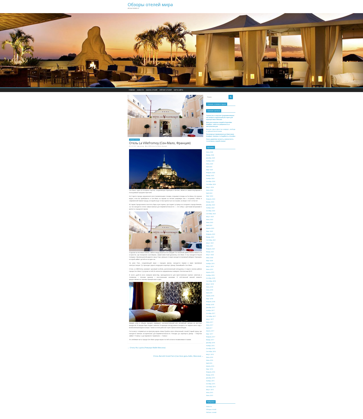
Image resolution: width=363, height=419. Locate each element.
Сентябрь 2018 (211, 281)
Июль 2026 (209, 152)
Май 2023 (209, 225)
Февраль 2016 (210, 372)
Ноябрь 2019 (210, 263)
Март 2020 (209, 260)
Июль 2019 (209, 269)
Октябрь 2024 (210, 181)
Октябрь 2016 (210, 348)
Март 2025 (209, 170)
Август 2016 (210, 354)
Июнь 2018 (209, 290)
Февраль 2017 (210, 337)
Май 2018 (209, 293)
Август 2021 (210, 243)
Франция (164, 146)
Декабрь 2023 (210, 205)
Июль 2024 (209, 190)
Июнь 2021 (209, 246)
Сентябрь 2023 (211, 214)
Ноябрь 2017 (210, 310)
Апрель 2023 (210, 228)
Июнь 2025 (209, 164)
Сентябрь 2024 (211, 184)
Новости (140, 90)
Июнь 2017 (209, 325)
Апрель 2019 (210, 272)
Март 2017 (209, 334)
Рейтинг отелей (166, 90)
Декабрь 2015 (210, 378)
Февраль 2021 (210, 249)
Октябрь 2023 (210, 211)
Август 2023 (210, 216)
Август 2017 (210, 319)
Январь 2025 (210, 175)
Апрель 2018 (210, 296)
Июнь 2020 (209, 257)
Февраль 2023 (210, 234)
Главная (132, 90)
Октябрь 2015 (210, 384)
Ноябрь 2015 (210, 381)
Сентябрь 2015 (211, 387)
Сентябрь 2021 (211, 240)
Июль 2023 (209, 219)
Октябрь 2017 (210, 313)
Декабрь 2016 (210, 343)
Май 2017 (209, 328)
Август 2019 (210, 266)
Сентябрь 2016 (211, 351)
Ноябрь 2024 (210, 178)
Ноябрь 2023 (210, 208)
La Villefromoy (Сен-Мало (154, 146)
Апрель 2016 (210, 366)
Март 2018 (209, 299)
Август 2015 (210, 389)
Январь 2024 (210, 202)
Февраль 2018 (210, 301)
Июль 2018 (209, 287)
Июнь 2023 (209, 222)
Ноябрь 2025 (210, 161)
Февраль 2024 (210, 199)
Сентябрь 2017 (211, 316)
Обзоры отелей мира (150, 4)
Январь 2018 (210, 304)
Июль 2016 (209, 357)
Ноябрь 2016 (210, 345)
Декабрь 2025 (210, 158)
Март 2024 (209, 196)
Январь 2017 (210, 340)
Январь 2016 (210, 375)
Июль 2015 (209, 392)
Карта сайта (178, 90)
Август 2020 (210, 255)
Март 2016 (209, 369)
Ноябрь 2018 (210, 275)
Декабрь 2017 (210, 307)
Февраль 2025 (210, 172)
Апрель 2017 (210, 331)
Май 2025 (209, 167)
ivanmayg (141, 146)
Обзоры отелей (151, 90)
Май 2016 (209, 363)
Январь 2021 (210, 252)
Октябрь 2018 (210, 278)
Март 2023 (209, 231)
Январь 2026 (210, 155)
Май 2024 (209, 193)
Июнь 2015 (209, 395)
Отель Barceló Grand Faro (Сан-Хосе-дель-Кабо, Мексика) (178, 356)
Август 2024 (210, 187)
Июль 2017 (209, 322)
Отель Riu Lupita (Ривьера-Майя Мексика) (146, 347)
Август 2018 (210, 284)
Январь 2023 (210, 237)
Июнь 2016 (209, 360)
